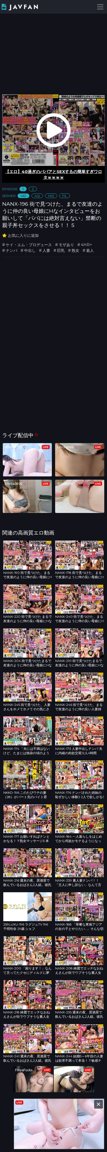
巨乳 (61, 250)
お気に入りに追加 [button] (23, 235)
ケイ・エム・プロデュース (29, 244)
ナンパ (11, 250)
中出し (30, 250)
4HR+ (86, 244)
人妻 (46, 250)
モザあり (66, 244)
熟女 (75, 250)
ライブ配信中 (17, 435)
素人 (90, 250)
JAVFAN (25, 7)
